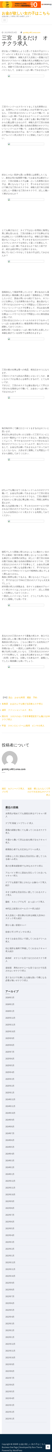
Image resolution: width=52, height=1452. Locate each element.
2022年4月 (9, 1316)
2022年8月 (9, 1289)
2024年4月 (9, 1153)
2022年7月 (9, 1296)
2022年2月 (9, 1330)
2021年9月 (9, 1364)
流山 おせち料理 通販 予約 (22, 697)
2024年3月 (9, 1160)
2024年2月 (9, 1167)
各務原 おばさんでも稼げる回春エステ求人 (22, 703)
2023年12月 (10, 1181)
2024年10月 (10, 1113)
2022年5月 (9, 1310)
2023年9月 (9, 1201)
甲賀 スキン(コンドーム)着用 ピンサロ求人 (23, 725)
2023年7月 (9, 1215)
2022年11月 (10, 1269)
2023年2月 (9, 1248)
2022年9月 (9, 1282)
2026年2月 (9, 1004)
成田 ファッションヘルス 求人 (17, 710)
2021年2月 (9, 1412)
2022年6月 (9, 1303)
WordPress (17, 1450)
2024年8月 (9, 1126)
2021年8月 (9, 1371)
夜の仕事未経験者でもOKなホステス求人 (24, 866)
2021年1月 (9, 1418)
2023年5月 (9, 1228)
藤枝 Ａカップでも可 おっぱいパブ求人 (25, 901)
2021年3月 (9, 1405)
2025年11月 (10, 1024)
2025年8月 (9, 1045)
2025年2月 (9, 1085)
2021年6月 (9, 1384)
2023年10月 (10, 1194)
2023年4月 (9, 1235)
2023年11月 (10, 1187)
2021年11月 (10, 1350)
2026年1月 (9, 1011)
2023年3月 (9, 1242)
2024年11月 (10, 1106)
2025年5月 (9, 1065)
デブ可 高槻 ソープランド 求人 (19, 823)
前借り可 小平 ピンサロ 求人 (18, 932)
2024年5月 (9, 1147)
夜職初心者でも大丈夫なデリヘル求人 (22, 849)
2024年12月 (10, 1099)
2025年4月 (9, 1072)
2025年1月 (9, 1092)
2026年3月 (9, 997)
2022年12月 (10, 1262)
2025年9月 (9, 1038)
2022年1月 (9, 1337)
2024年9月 (9, 1119)
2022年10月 (10, 1276)
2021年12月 (10, 1344)
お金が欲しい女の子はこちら (26, 13)
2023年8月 (9, 1208)
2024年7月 (9, 1133)
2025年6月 (9, 1058)
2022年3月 (9, 1323)
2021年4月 (9, 1398)
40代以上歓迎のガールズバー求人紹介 (22, 908)
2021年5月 (9, 1391)
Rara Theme (37, 1447)
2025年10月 (10, 1031)
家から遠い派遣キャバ (15, 925)
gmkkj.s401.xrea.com (31, 32)
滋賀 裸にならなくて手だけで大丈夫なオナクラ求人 (39, 791)
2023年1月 (9, 1255)
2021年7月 (9, 1378)
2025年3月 (9, 1079)
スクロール (48, 1447)
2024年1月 (9, 1174)
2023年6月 (9, 1221)
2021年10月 (10, 1357)
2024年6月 (9, 1140)
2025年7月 (9, 1051)
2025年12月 (10, 1018)
